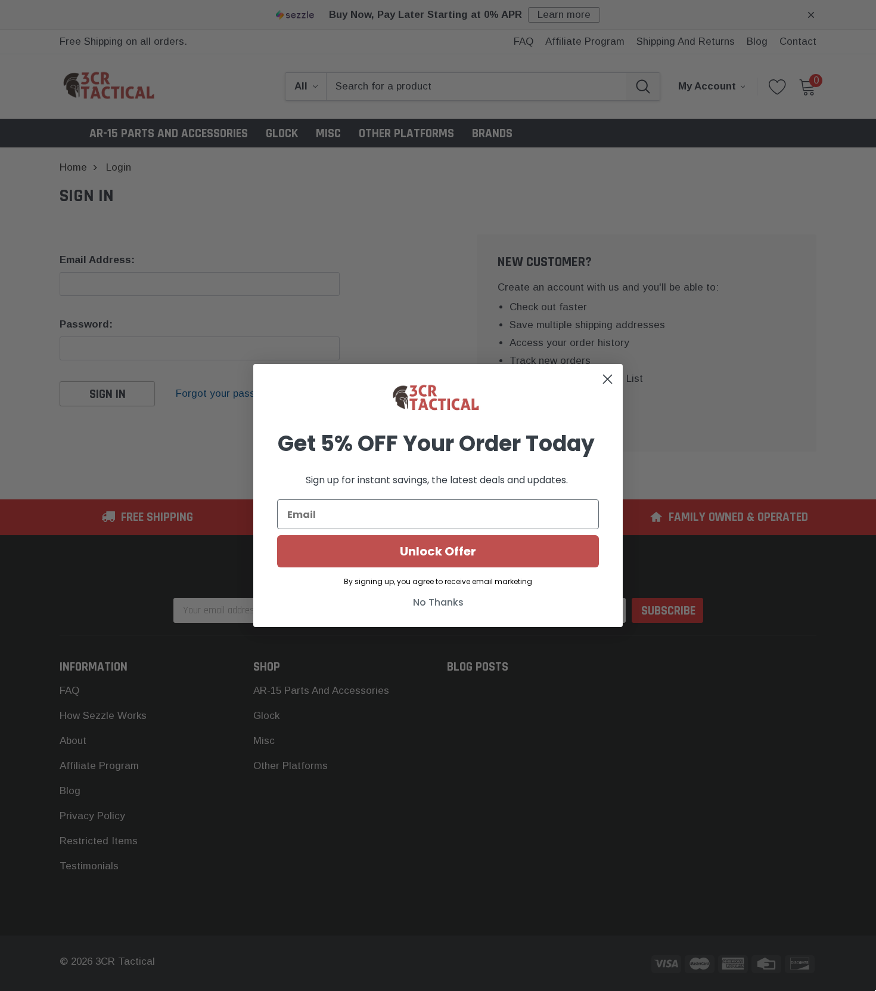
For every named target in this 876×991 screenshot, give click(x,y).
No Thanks (438, 602)
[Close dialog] (607, 379)
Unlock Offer (438, 551)
